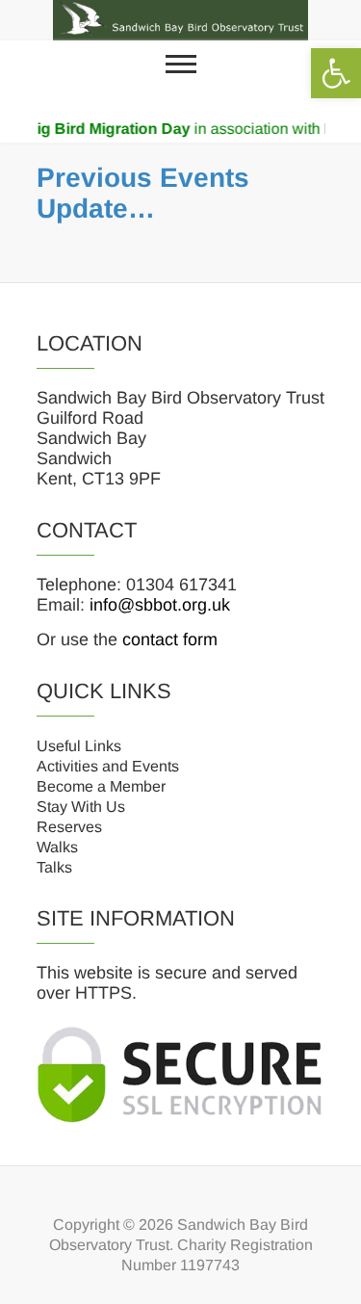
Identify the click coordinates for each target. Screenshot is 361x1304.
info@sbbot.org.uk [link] (160, 604)
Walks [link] (57, 847)
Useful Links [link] (79, 746)
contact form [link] (170, 639)
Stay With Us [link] (81, 806)
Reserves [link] (69, 827)
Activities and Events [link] (108, 766)
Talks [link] (54, 867)
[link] (336, 73)
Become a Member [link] (101, 786)
